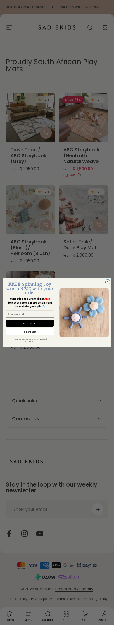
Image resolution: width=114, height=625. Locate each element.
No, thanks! (30, 331)
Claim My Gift (30, 323)
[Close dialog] (107, 281)
